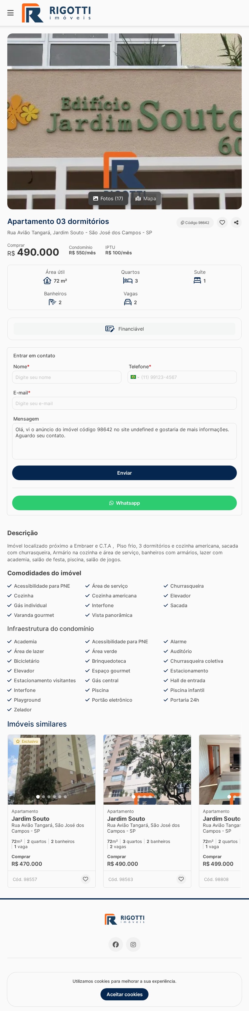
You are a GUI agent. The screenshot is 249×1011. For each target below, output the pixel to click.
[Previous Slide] (12, 121)
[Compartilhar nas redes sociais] (236, 222)
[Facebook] (115, 944)
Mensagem (26, 419)
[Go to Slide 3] (48, 796)
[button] (124, 121)
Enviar (124, 473)
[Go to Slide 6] (65, 796)
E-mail (21, 393)
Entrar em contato (34, 355)
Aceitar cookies (125, 994)
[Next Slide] (236, 121)
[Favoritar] (222, 222)
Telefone (140, 366)
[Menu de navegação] (10, 13)
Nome (21, 366)
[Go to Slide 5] (59, 796)
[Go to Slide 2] (43, 796)
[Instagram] (133, 944)
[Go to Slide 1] (38, 797)
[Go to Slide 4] (54, 796)
